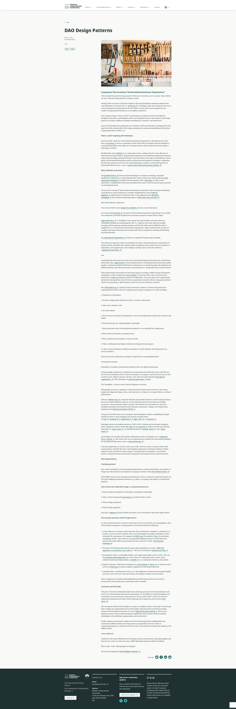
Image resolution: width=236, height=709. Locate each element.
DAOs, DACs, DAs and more (147, 197)
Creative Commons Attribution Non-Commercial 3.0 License (158, 690)
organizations (125, 419)
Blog (67, 22)
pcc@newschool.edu (99, 684)
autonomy (148, 180)
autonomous (127, 497)
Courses (130, 7)
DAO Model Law (110, 287)
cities (131, 427)
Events (118, 7)
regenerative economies (110, 250)
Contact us (96, 677)
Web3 (72, 49)
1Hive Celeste (142, 564)
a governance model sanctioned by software (143, 165)
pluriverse (132, 106)
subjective (113, 513)
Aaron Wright (131, 275)
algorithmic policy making (145, 611)
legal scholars (119, 263)
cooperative (113, 419)
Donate (69, 698)
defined (119, 153)
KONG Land (139, 536)
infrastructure (113, 400)
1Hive (156, 536)
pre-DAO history (110, 176)
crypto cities (116, 429)
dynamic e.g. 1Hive (159, 550)
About (87, 7)
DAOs (67, 49)
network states (148, 429)
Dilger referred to (107, 221)
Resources (144, 7)
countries (141, 427)
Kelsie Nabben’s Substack (129, 651)
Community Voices (102, 7)
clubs (105, 419)
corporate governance (136, 379)
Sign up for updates (129, 695)
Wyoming (114, 567)
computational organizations (113, 238)
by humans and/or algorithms (115, 557)
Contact (157, 7)
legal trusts (137, 419)
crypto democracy (134, 441)
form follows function (159, 472)
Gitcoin (108, 539)
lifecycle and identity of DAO (122, 409)
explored (117, 213)
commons (150, 419)
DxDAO (134, 560)
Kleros (152, 564)
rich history (110, 143)
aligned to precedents (129, 208)
